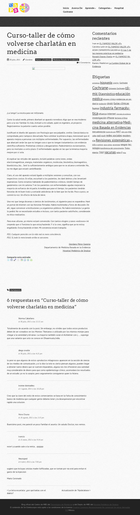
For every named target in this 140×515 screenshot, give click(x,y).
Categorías (104, 8)
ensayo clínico (109, 99)
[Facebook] (12, 260)
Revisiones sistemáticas (113, 140)
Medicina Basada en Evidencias (65, 59)
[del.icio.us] (15, 260)
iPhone (110, 117)
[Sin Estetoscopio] (27, 9)
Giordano (28, 59)
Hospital (119, 8)
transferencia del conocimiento (112, 148)
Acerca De (77, 8)
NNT (118, 131)
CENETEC (116, 83)
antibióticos (96, 83)
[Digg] (18, 260)
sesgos (124, 144)
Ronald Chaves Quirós (102, 56)
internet (111, 113)
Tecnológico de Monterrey (61, 504)
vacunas (110, 152)
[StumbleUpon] (28, 260)
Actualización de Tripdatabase (76, 490)
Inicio (66, 8)
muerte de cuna (111, 132)
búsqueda (106, 82)
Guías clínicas (121, 103)
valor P (119, 152)
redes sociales (114, 135)
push (103, 135)
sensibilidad (116, 145)
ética (124, 153)
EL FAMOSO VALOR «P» (111, 43)
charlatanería (15, 290)
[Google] (21, 260)
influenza (103, 114)
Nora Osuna (23, 414)
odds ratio (124, 132)
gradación (102, 104)
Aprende (89, 8)
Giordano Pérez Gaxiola (79, 244)
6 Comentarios (84, 62)
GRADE (110, 103)
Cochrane (68, 11)
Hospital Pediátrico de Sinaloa (76, 250)
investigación (99, 117)
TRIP (101, 152)
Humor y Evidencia (43, 59)
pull (99, 135)
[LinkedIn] (25, 260)
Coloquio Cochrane (117, 88)
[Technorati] (31, 260)
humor (95, 108)
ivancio (21, 436)
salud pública (108, 145)
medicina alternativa (107, 122)
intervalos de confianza (123, 114)
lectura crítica (121, 118)
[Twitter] (8, 260)
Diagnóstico (106, 94)
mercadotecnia (98, 131)
